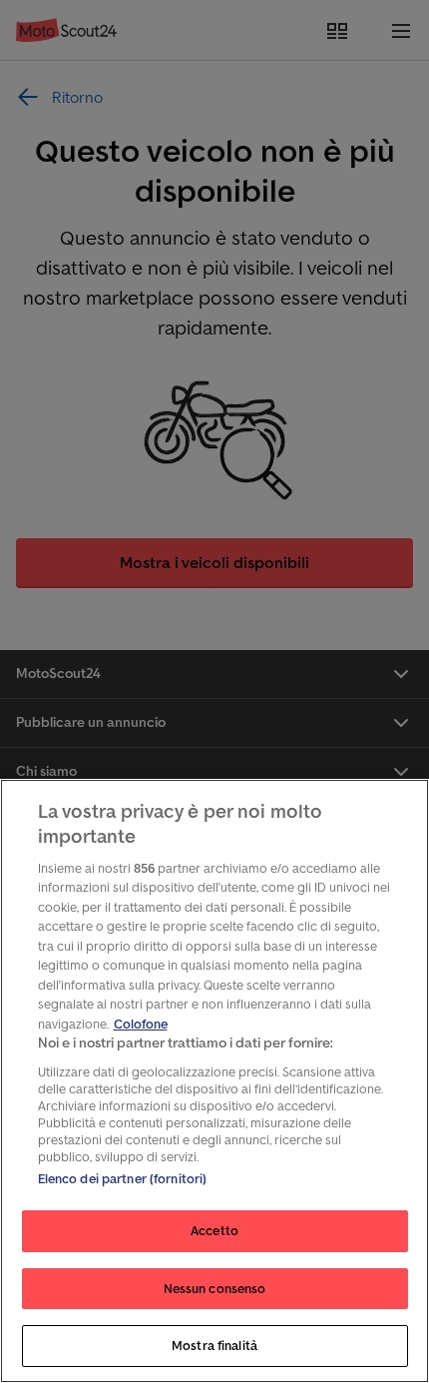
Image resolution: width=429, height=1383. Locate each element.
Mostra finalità (214, 1345)
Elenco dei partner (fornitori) (123, 1178)
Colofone (141, 1024)
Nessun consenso (215, 1288)
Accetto (214, 1230)
